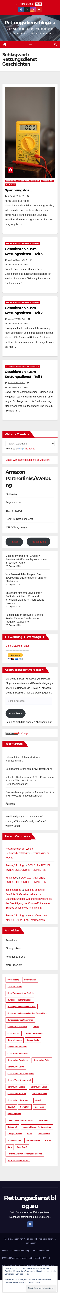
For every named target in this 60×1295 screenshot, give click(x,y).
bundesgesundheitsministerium (22, 1007)
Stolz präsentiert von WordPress (19, 1239)
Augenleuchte (13, 502)
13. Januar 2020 (17, 319)
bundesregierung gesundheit (20, 1020)
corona (36, 1027)
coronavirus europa (16, 1087)
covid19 (11, 1107)
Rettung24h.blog (15, 865)
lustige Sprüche (15, 1134)
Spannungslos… (18, 190)
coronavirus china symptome (21, 1073)
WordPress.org (14, 965)
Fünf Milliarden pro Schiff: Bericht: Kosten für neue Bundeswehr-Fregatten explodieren (24, 618)
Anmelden (11, 940)
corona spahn (33, 1040)
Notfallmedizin (44, 1134)
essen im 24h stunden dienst (20, 1120)
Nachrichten (47, 181)
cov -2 (38, 1100)
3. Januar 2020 (16, 383)
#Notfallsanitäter (15, 986)
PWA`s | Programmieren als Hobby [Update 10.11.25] (26, 1258)
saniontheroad (13, 889)
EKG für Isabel (14, 510)
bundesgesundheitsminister (20, 1000)
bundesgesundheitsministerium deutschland (27, 1013)
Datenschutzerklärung (19, 1250)
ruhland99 (11, 877)
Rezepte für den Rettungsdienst (41, 1265)
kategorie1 (12, 1127)
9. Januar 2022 (16, 196)
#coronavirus (30, 980)
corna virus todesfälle (17, 1027)
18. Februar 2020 (18, 260)
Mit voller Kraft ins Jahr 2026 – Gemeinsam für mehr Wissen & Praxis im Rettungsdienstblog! (30, 780)
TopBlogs (23, 733)
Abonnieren (15, 713)
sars (10, 1147)
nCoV (29, 1134)
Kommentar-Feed (15, 956)
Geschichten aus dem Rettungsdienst (22, 181)
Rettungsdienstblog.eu (30, 23)
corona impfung (15, 1040)
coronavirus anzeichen (18, 1060)
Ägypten (10, 804)
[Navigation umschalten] (30, 44)
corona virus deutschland (19, 1080)
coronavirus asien (42, 1060)
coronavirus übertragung (19, 1100)
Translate (30, 448)
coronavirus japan (39, 1087)
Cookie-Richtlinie (33, 1282)
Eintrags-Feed (14, 948)
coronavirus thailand (17, 1094)
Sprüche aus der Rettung (19, 1160)
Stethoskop (12, 494)
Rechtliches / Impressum (13, 1265)
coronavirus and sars (17, 1047)
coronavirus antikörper (18, 1053)
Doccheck (39, 1107)
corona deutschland (34, 1033)
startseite (10, 185)
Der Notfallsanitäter (40, 1250)
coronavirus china (16, 1067)
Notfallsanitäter (14, 1140)
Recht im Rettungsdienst (19, 519)
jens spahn (44, 1120)
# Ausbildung (13, 980)
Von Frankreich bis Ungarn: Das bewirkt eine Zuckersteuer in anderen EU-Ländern (26, 578)
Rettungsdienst (33, 1140)
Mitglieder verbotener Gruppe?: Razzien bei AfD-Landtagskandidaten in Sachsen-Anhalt (26, 559)
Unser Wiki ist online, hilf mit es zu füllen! (28, 459)
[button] (55, 44)
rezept (48, 1140)
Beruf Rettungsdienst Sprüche (21, 993)
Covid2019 (25, 1107)
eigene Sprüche (14, 1114)
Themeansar (30, 1243)
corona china (14, 1033)
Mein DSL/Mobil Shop (18, 645)
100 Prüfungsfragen (17, 527)
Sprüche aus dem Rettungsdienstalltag (25, 1154)
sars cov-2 (22, 1147)
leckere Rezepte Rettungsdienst (37, 1127)
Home (5, 1250)
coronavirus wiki (39, 1094)
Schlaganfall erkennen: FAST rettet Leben (29, 769)
